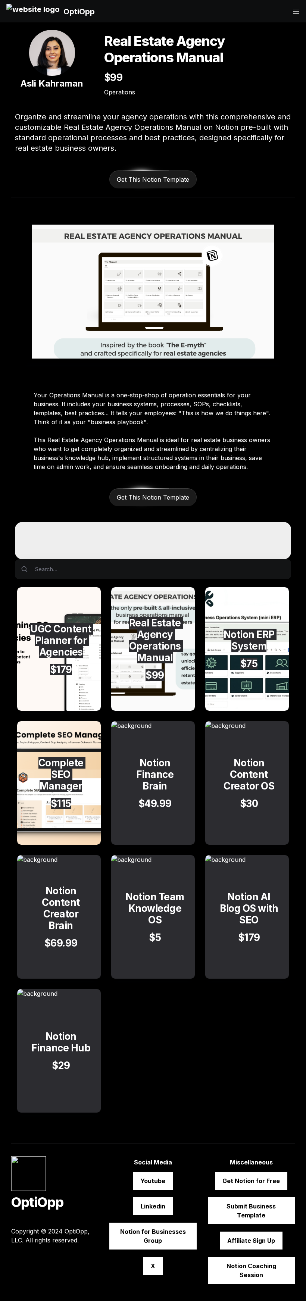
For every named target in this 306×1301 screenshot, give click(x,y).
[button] (33, 11)
